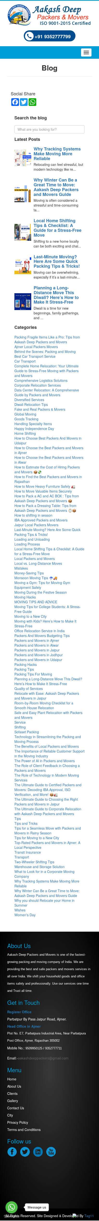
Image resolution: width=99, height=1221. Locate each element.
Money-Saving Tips (29, 573)
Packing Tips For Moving (33, 674)
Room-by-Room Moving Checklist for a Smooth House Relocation (43, 705)
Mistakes (21, 568)
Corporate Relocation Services (37, 385)
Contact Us (15, 1107)
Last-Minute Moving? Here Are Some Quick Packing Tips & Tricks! (57, 261)
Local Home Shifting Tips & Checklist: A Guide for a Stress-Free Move (57, 227)
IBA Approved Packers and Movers (41, 520)
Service (20, 722)
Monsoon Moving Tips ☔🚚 (35, 577)
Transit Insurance (27, 852)
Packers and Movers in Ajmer (36, 640)
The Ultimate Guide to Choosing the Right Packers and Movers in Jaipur (46, 801)
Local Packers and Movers (34, 558)
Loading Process (27, 544)
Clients (12, 1093)
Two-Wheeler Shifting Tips (34, 861)
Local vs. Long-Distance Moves (38, 563)
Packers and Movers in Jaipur (37, 650)
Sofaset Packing (26, 731)
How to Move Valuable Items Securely (43, 491)
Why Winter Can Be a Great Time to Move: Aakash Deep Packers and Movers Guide (56, 187)
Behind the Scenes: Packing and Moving (45, 351)
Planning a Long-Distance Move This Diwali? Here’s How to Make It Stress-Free (56, 295)
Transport (21, 857)
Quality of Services (28, 688)
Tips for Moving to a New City (36, 837)
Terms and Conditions (24, 1129)
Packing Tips (24, 669)
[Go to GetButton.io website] (11, 1216)
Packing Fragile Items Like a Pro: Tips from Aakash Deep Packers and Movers (47, 339)
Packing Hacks (25, 664)
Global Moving (25, 414)
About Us (14, 1086)
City (10, 1115)
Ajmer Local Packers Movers (36, 346)
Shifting (20, 727)
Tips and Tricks (25, 823)
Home (11, 1079)
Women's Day (25, 914)
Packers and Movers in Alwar (36, 645)
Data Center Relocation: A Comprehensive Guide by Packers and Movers (46, 392)
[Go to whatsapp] (12, 1207)
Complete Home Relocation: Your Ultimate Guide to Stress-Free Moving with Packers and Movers (46, 371)
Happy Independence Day (34, 428)
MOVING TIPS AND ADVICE (35, 601)
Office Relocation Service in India (39, 630)
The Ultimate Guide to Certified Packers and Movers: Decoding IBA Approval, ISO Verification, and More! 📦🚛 (47, 789)
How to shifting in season (33, 515)
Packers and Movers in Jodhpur (38, 654)
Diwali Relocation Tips (31, 404)
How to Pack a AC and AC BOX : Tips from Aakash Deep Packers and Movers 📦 (46, 498)
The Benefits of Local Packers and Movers (46, 746)
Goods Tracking (26, 418)
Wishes (19, 910)
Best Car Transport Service (35, 356)
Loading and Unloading (32, 539)
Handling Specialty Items (33, 423)
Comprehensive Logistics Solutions (41, 380)
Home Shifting (25, 433)
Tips (17, 818)
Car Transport (25, 361)
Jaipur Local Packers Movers (36, 524)
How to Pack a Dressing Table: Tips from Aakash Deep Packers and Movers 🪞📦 (45, 508)
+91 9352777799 (53, 36)
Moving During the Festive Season (40, 592)
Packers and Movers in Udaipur (38, 659)
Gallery (12, 1100)
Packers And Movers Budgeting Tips (42, 635)
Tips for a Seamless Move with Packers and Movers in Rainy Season (47, 830)
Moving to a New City (30, 616)
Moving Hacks (25, 597)
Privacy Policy (17, 1122)
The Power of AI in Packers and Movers (44, 760)
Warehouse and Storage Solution (39, 866)
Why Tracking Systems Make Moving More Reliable (57, 154)
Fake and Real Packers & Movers (39, 409)
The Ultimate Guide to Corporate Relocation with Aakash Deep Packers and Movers (47, 811)
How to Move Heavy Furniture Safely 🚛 (44, 486)
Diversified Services (29, 399)
